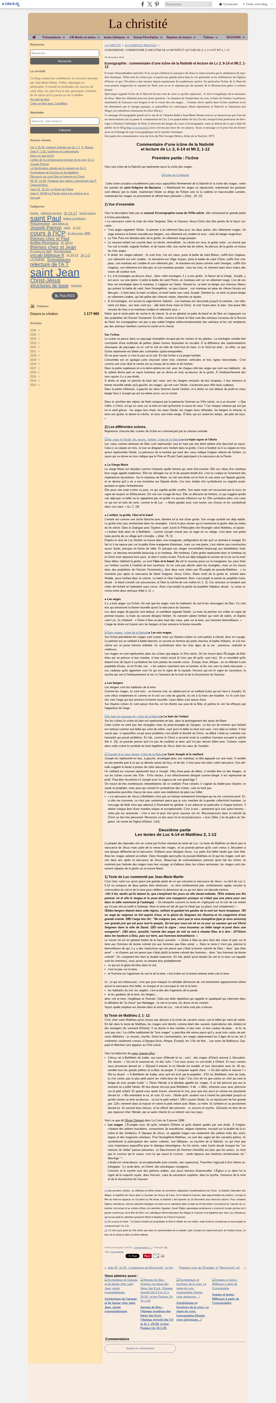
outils (67, 228)
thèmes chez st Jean (53, 247)
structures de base (49, 285)
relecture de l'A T (49, 264)
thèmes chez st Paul (49, 238)
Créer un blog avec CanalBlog (48, 103)
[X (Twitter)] (149, 4)
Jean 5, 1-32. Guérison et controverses (54, 151)
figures (34, 213)
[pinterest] (157, 4)
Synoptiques (59, 260)
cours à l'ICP (48, 233)
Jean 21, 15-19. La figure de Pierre (51, 189)
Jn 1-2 (85, 255)
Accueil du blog (39, 99)
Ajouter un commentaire (140, 1348)
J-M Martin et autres (82, 37)
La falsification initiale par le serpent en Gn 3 (58, 168)
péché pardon (87, 213)
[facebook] (142, 4)
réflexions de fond (51, 213)
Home (34, 36)
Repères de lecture (179, 37)
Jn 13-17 (70, 213)
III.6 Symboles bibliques (141, 45)
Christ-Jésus (45, 280)
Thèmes (208, 37)
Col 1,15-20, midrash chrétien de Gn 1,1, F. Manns (61, 147)
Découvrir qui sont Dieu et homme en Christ (57, 176)
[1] (161, 111)
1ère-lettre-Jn (60, 224)
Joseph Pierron (46, 228)
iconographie (139, 127)
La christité (113, 45)
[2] (161, 569)
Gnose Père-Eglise (145, 37)
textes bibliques (114, 37)
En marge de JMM (41, 251)
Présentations (51, 37)
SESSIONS (233, 37)
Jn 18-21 (67, 242)
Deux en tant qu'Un (42, 155)
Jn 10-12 (72, 255)
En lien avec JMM (79, 233)
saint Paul (45, 218)
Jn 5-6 (76, 227)
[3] (170, 762)
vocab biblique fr (47, 255)
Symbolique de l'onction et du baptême (54, 172)
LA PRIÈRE (37, 259)
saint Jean (55, 272)
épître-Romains (44, 243)
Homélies (76, 285)
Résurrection (40, 224)
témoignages (62, 251)
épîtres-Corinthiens (74, 218)
